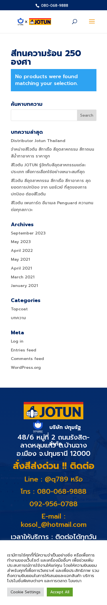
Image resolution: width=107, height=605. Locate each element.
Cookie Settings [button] (26, 592)
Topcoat (19, 309)
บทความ (18, 318)
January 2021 (24, 286)
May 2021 (20, 259)
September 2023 (28, 233)
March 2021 (23, 277)
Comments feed (27, 359)
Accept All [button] (59, 592)
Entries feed (23, 350)
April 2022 (22, 251)
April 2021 (21, 268)
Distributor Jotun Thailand (38, 141)
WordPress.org (26, 368)
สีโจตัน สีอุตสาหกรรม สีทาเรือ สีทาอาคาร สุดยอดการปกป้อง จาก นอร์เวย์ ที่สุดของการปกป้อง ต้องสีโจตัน (51, 187)
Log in (17, 341)
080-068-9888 (54, 5)
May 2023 (21, 242)
